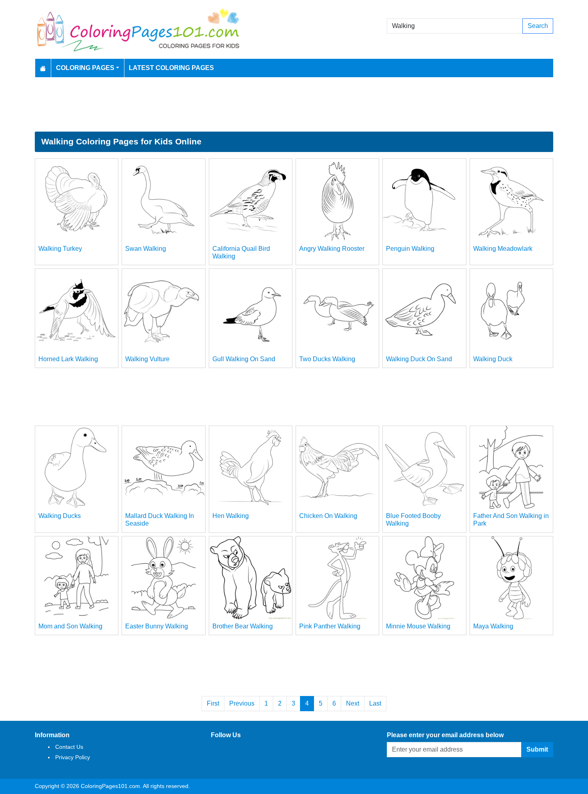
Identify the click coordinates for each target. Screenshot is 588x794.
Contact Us (69, 747)
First (213, 703)
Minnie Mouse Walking (418, 626)
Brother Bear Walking (242, 626)
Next (352, 703)
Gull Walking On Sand (243, 359)
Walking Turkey (60, 248)
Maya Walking (493, 626)
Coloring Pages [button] (85, 67)
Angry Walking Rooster (331, 248)
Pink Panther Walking (329, 626)
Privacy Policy (72, 757)
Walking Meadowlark (502, 248)
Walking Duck (492, 359)
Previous (241, 703)
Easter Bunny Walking (156, 626)
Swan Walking (145, 248)
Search (538, 25)
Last (375, 703)
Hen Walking (230, 515)
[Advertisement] (294, 104)
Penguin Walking (410, 248)
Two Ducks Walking (327, 359)
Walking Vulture (147, 359)
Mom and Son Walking (70, 626)
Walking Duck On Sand (419, 359)
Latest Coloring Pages (171, 67)
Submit (537, 749)
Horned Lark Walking (68, 359)
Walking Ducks (59, 515)
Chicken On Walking (328, 515)
